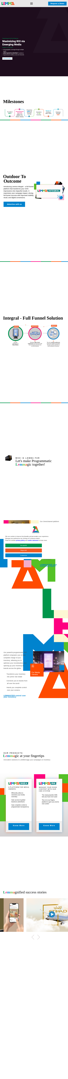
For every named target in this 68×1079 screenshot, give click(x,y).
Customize (23, 555)
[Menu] (31, 3)
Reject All (24, 550)
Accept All (23, 545)
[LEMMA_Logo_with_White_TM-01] (8, 3)
